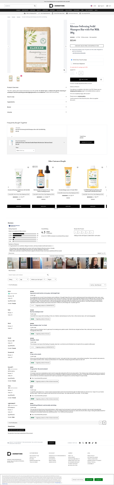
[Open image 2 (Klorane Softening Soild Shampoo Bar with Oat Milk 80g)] (19, 78)
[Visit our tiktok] (92, 442)
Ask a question (93, 37)
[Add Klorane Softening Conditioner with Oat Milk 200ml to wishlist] (28, 167)
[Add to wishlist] (101, 80)
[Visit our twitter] (83, 442)
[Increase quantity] (81, 73)
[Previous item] (8, 187)
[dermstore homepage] (57, 6)
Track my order (34, 462)
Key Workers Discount (73, 462)
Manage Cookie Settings (78, 479)
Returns (32, 459)
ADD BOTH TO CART (87, 142)
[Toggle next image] (66, 46)
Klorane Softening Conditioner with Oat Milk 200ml (19, 190)
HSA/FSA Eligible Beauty (74, 459)
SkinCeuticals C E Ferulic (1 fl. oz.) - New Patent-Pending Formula (43, 190)
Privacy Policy (91, 455)
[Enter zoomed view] (64, 70)
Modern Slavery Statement (94, 460)
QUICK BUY (18, 206)
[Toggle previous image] (8, 46)
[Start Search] (35, 5)
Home (9, 17)
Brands (13, 17)
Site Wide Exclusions (93, 457)
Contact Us (33, 457)
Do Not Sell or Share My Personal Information (15, 462)
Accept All (98, 479)
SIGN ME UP (51, 442)
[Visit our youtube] (89, 442)
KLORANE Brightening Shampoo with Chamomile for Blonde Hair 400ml (93, 190)
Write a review (84, 37)
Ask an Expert (71, 457)
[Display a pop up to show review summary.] (24, 197)
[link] (101, 6)
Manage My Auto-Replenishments (57, 455)
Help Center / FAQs (34, 455)
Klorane (18, 17)
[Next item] (106, 187)
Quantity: (73, 70)
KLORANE (72, 23)
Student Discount (73, 463)
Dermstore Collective (74, 460)
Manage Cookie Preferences (14, 459)
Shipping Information (35, 460)
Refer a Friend (52, 460)
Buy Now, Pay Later (72, 465)
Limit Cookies (89, 479)
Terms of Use (4, 483)
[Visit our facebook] (79, 442)
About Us (70, 455)
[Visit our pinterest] (95, 442)
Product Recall (92, 462)
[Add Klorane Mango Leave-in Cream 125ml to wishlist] (77, 167)
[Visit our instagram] (86, 442)
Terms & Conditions (92, 459)
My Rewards (52, 457)
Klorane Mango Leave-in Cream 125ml (68, 190)
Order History (52, 462)
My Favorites (52, 459)
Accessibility (91, 463)
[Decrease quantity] (72, 73)
